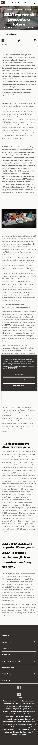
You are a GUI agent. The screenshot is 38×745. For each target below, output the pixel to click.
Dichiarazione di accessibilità (12, 661)
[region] (19, 372)
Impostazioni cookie (19, 385)
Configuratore (6, 648)
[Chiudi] (34, 357)
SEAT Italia (5, 635)
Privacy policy (6, 680)
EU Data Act (6, 655)
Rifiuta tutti (19, 374)
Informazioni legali (8, 667)
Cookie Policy (6, 674)
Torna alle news (11, 34)
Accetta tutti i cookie (19, 379)
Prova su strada (7, 642)
